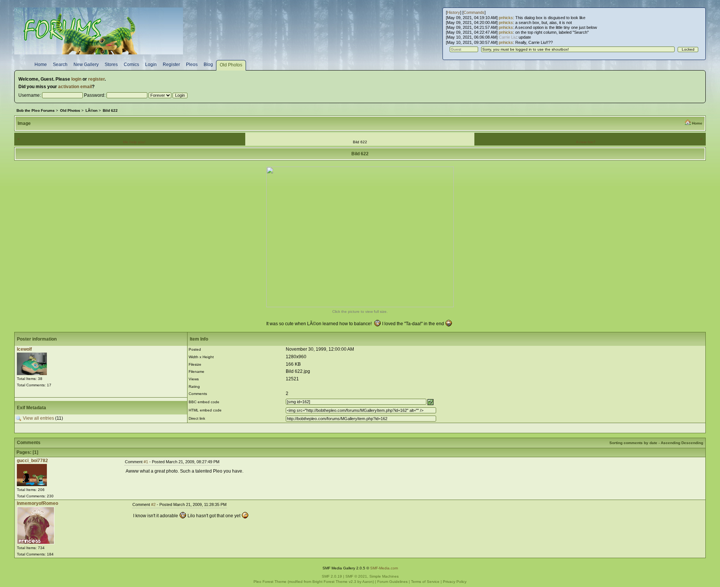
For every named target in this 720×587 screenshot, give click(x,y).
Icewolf (24, 349)
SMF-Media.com (384, 568)
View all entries (38, 418)
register (96, 79)
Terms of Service (425, 581)
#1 (146, 461)
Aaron (367, 581)
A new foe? (586, 142)
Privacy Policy (454, 581)
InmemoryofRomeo (37, 503)
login (76, 79)
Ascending (670, 443)
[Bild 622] (360, 305)
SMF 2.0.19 (332, 576)
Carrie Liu (507, 37)
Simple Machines (384, 576)
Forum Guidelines (392, 581)
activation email (75, 86)
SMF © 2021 (356, 576)
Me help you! (134, 142)
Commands (474, 12)
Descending (692, 443)
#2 (153, 504)
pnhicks (506, 17)
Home (697, 123)
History (453, 12)
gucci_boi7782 (32, 460)
